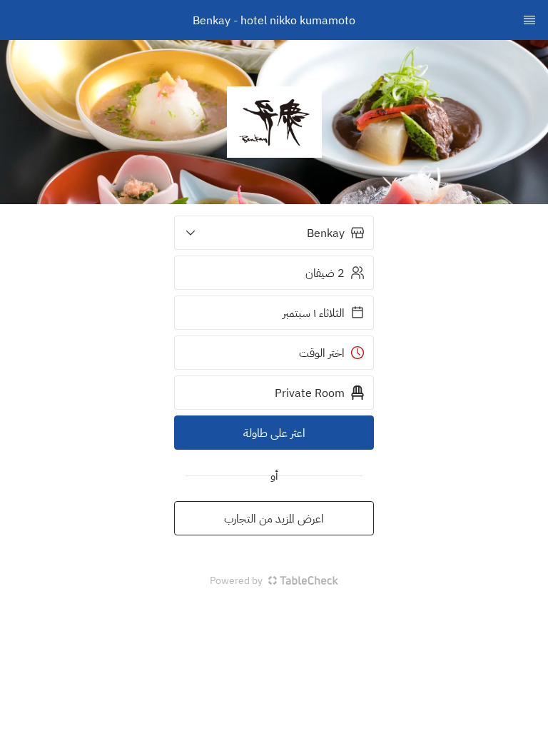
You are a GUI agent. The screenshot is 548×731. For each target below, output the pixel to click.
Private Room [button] (310, 392)
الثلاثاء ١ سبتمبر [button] (314, 313)
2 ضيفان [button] (325, 273)
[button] (274, 233)
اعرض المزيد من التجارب (274, 518)
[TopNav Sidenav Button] (529, 20)
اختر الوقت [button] (322, 353)
